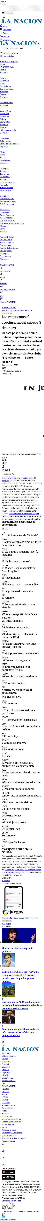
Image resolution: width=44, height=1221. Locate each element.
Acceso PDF (5, 209)
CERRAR (3, 1)
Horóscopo (5, 176)
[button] (22, 172)
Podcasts (4, 185)
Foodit (5, 33)
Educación (4, 116)
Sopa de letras (18, 869)
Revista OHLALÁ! (7, 237)
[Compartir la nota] (3, 463)
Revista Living (6, 245)
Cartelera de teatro (8, 201)
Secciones (7, 29)
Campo (3, 83)
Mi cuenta (7, 40)
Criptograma (13, 872)
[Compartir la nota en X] (6, 470)
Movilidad (4, 91)
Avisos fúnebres (7, 215)
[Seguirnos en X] (3, 1151)
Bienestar (4, 124)
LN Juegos (4, 168)
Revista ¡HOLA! (6, 239)
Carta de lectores (7, 220)
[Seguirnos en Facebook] (3, 1144)
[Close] (3, 1038)
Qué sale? (4, 196)
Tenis (2, 157)
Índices (3, 94)
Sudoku (8, 869)
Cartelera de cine (7, 198)
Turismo (3, 171)
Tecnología (4, 174)
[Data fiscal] (3, 1217)
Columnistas (5, 141)
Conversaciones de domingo (12, 223)
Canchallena (5, 160)
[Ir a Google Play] (8, 1173)
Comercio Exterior (7, 89)
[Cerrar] (38, 43)
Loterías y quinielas (8, 182)
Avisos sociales (6, 218)
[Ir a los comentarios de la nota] (6, 459)
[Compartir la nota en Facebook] (3, 470)
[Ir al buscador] (4, 17)
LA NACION (7, 307)
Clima (2, 64)
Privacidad (16, 1201)
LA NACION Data (7, 67)
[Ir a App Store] (8, 1179)
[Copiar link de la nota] (3, 466)
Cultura (3, 119)
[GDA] (8, 1209)
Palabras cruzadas (33, 869)
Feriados (3, 179)
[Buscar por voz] (40, 48)
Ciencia (3, 127)
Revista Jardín (6, 250)
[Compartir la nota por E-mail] (8, 470)
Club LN (6, 36)
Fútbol (2, 152)
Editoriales (4, 138)
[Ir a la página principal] (22, 23)
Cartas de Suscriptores (9, 144)
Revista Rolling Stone (9, 248)
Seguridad (4, 113)
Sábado (3, 226)
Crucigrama (13, 310)
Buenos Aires (5, 111)
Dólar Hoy (4, 80)
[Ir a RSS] (3, 1165)
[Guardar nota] (3, 459)
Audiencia (6, 880)
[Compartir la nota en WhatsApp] (6, 463)
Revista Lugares (6, 242)
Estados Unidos (6, 102)
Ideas (2, 229)
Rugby (2, 154)
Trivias (4, 872)
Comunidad (5, 122)
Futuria (3, 78)
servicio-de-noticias (13, 883)
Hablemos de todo (8, 130)
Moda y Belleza (6, 187)
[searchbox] (21, 48)
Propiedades (5, 86)
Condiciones (7, 1201)
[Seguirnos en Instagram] (3, 1158)
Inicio (5, 26)
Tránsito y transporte (9, 61)
